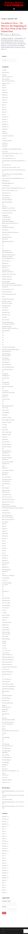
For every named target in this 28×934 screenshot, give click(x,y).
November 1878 (5, 117)
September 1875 (5, 124)
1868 (3, 340)
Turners (3, 773)
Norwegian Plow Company (8, 299)
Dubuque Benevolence (7, 237)
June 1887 (4, 545)
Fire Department (5, 382)
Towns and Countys (6, 477)
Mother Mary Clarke (6, 622)
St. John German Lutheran (8, 136)
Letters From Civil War (7, 213)
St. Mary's (4, 138)
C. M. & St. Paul (5, 653)
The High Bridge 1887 (6, 760)
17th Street (4, 70)
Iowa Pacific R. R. (6, 681)
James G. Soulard (5, 615)
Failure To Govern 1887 (7, 497)
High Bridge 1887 (5, 181)
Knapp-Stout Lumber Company (9, 506)
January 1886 (4, 102)
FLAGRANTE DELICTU (8, 227)
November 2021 (5, 873)
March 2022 (4, 863)
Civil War (4, 206)
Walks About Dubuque (7, 202)
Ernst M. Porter (5, 410)
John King (4, 427)
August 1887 (4, 531)
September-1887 (5, 567)
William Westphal (6, 639)
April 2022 (4, 860)
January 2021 (4, 892)
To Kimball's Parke (6, 355)
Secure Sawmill (5, 510)
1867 (3, 337)
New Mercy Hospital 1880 (7, 724)
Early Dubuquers (6, 362)
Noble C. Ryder (5, 627)
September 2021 (5, 877)
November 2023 (5, 819)
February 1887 (5, 536)
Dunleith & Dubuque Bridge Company (10, 349)
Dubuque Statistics (6, 330)
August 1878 (4, 90)
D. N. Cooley (5, 407)
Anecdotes (4, 75)
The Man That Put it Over (8, 289)
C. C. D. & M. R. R (6, 650)
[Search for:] (9, 60)
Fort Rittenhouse (6, 412)
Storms (3, 726)
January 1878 (4, 100)
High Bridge (4, 752)
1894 (3, 204)
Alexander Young (6, 312)
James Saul (4, 620)
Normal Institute (6, 563)
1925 (3, 344)
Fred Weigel (4, 415)
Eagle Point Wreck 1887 (7, 654)
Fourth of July (5, 395)
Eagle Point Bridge (6, 354)
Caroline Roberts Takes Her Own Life (10, 730)
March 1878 (4, 109)
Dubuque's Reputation (7, 279)
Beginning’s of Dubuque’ (7, 271)
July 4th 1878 (4, 397)
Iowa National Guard (7, 479)
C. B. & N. (4, 645)
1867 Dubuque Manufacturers (8, 324)
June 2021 (4, 885)
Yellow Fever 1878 (6, 782)
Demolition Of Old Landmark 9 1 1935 (10, 770)
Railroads (4, 641)
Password (4, 906)
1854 (3, 335)
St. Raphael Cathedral (6, 140)
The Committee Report (7, 799)
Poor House (4, 580)
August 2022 (4, 853)
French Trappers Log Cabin (8, 420)
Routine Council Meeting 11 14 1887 (10, 190)
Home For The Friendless (7, 462)
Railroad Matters (5, 691)
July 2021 (4, 882)
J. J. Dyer (4, 610)
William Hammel (17, 34)
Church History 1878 (6, 707)
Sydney (20, 929)
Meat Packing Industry (7, 515)
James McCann (5, 617)
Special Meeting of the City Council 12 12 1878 (12, 153)
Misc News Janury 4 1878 (7, 76)
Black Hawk (4, 474)
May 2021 (4, 887)
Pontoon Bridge (5, 578)
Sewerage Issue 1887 (6, 193)
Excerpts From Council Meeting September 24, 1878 (13, 178)
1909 (3, 589)
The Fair (4, 733)
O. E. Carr (4, 146)
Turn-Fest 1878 (5, 775)
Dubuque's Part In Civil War (8, 208)
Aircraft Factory (5, 72)
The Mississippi (5, 744)
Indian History (5, 473)
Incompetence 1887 (6, 185)
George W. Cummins (6, 422)
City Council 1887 (6, 492)
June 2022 (4, 855)
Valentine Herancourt (6, 444)
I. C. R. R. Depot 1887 (6, 679)
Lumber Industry (6, 504)
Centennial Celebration (7, 199)
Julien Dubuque (5, 488)
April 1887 (4, 526)
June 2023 (4, 831)
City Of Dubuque (6, 198)
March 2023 (4, 838)
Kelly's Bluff (5, 571)
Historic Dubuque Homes (7, 406)
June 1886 (4, 543)
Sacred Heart (5, 133)
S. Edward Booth (5, 630)
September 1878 (5, 126)
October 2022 (5, 848)
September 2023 (5, 824)
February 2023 (5, 841)
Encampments (5, 374)
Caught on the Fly (6, 83)
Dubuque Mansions (6, 305)
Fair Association (5, 378)
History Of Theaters (6, 447)
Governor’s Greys (6, 399)
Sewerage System (5, 714)
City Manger (5, 145)
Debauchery (4, 225)
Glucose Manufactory (7, 291)
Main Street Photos (6, 513)
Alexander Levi (5, 310)
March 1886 (4, 112)
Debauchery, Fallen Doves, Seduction (10, 232)
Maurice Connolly (6, 634)
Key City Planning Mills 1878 (8, 81)
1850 (3, 332)
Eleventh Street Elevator (7, 369)
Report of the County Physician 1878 (10, 223)
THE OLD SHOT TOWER (8, 720)
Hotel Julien (4, 468)
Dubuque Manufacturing (7, 322)
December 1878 (5, 92)
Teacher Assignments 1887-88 (8, 258)
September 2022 (5, 851)
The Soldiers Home (6, 748)
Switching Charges (6, 698)
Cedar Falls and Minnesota (8, 659)
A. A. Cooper (5, 307)
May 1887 (4, 553)
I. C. (3, 676)
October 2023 (5, 821)
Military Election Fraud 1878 (8, 519)
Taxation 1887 (5, 267)
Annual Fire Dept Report (7, 386)
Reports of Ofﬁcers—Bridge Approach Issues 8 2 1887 (13, 188)
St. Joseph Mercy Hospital (7, 722)
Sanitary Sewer (5, 709)
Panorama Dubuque (6, 569)
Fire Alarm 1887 (5, 390)
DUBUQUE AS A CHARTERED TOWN (11, 149)
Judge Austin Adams (6, 434)
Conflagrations (5, 215)
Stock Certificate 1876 (6, 351)
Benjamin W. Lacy (6, 315)
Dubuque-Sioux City (6, 674)
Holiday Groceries (6, 455)
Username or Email (6, 901)
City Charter (4, 143)
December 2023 (5, 816)
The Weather (5, 765)
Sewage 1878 (4, 711)
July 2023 (4, 829)
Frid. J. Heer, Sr (5, 608)
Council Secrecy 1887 (6, 165)
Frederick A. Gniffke (6, 417)
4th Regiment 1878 (6, 375)
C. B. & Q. (4, 648)
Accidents (4, 643)
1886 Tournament (5, 384)
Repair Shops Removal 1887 (8, 657)
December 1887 (5, 533)
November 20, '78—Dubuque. (8, 575)
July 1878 (4, 104)
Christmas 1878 (5, 459)
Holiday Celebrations (6, 451)
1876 (3, 243)
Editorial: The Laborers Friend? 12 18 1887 (11, 167)
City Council (5, 151)
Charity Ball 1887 (5, 463)
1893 (3, 595)
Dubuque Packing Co (7, 326)
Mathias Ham (5, 439)
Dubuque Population (6, 276)
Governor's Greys (6, 481)
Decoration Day (5, 235)
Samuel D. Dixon (6, 442)
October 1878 (5, 122)
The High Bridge (6, 737)
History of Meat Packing (7, 517)
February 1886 (5, 97)
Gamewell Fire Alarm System (8, 392)
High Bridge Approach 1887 (8, 183)
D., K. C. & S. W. (5, 669)
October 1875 (5, 119)
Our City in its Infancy (7, 303)
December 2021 (5, 870)
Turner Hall (4, 769)
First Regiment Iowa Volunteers (9, 210)
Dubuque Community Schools (11, 35)
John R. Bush (5, 429)
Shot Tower (4, 718)
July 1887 (4, 541)
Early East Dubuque (6, 364)
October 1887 (5, 558)
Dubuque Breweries (6, 250)
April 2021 (4, 890)
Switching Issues (5, 700)
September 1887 (19, 35)
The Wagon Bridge (6, 751)
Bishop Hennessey (6, 600)
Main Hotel (4, 437)
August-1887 (4, 564)
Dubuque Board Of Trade (7, 241)
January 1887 (4, 538)
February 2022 (5, 865)
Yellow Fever (5, 239)
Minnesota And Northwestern (8, 686)
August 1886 (4, 528)
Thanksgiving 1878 (6, 452)
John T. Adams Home (6, 432)
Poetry (3, 573)
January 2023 (4, 843)
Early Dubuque (5, 358)
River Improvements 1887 (7, 746)
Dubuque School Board (7, 256)
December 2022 (5, 846)
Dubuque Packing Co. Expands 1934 (10, 328)
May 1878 (4, 114)
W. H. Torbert (5, 636)
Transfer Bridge (5, 762)
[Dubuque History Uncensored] (14, 4)
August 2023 (4, 826)
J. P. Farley (4, 317)
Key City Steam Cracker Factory (9, 294)
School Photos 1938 (6, 261)
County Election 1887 (6, 494)
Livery (3, 296)
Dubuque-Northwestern (7, 672)
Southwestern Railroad (7, 695)
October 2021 (5, 875)
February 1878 (5, 95)
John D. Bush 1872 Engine (7, 684)
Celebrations (5, 129)
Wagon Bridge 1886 (6, 195)
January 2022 (5, 868)
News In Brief (5, 522)
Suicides (4, 729)
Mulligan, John (5, 625)
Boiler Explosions (6, 79)
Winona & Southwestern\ (7, 703)
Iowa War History (6, 483)
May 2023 (4, 834)
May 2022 (4, 858)
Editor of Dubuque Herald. (8, 367)
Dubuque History (6, 270)
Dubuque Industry (6, 281)
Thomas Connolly (6, 632)
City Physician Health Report (8, 347)
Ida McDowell (5, 230)
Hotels (3, 466)
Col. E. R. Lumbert (6, 603)
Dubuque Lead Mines (7, 301)
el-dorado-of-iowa (6, 360)
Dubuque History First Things (9, 274)
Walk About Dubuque (7, 780)
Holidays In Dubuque (7, 457)
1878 (3, 245)
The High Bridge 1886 (6, 757)
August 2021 (4, 880)
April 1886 (4, 87)
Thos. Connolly (5, 319)
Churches (4, 131)
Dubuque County (6, 265)
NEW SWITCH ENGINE (8, 689)
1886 (3, 388)
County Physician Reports (8, 221)
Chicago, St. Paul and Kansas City (9, 667)
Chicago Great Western (7, 662)
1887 (3, 248)
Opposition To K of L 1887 (8, 502)
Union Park (4, 777)
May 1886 (4, 550)
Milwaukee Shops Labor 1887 (8, 499)
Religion (4, 705)
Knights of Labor (6, 490)
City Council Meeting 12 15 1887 (9, 158)
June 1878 (4, 107)
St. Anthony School (6, 217)
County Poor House (6, 219)
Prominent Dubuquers (7, 583)
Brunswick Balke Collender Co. (9, 283)
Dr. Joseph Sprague (6, 605)
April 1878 (4, 85)
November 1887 (5, 555)
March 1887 (4, 548)
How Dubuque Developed (7, 470)
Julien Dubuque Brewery (7, 252)
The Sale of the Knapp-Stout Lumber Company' (12, 508)
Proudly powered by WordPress (8, 929)
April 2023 (4, 836)
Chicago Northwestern (7, 664)
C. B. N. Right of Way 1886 (7, 156)
